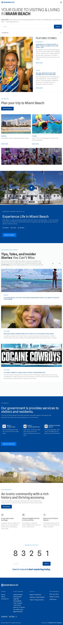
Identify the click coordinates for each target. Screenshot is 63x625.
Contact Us (4, 599)
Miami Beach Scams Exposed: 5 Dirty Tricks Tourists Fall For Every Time (47, 46)
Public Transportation (33, 426)
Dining (6, 152)
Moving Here (17, 597)
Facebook (4, 616)
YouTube (11, 616)
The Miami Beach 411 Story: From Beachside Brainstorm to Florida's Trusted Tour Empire (31, 298)
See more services (8, 444)
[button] (61, 2)
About (3, 597)
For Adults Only (18, 609)
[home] (8, 2)
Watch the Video (9, 235)
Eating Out (53, 599)
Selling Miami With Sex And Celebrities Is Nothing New (46, 73)
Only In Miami (17, 603)
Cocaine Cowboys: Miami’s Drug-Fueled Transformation (24, 372)
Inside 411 (6, 295)
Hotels (3, 136)
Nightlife (16, 599)
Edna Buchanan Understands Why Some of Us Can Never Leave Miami (29, 334)
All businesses (7, 108)
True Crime (7, 331)
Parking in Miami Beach (54, 426)
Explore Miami (18, 594)
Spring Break (39, 41)
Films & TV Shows (19, 607)
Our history (6, 506)
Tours (34, 136)
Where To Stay (54, 597)
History (38, 70)
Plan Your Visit (54, 594)
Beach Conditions (11, 426)
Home (3, 594)
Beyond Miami (18, 611)
